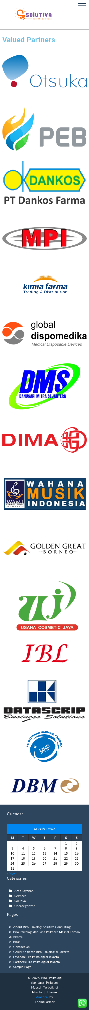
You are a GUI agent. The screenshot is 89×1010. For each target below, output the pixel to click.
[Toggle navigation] (82, 5)
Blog (16, 942)
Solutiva (20, 901)
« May (11, 873)
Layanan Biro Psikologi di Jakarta (36, 957)
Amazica (43, 997)
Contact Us (21, 947)
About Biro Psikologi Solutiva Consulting (42, 927)
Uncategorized (24, 906)
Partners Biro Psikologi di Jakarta (36, 962)
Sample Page (22, 967)
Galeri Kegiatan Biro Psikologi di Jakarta (41, 952)
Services (20, 896)
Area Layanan (24, 891)
